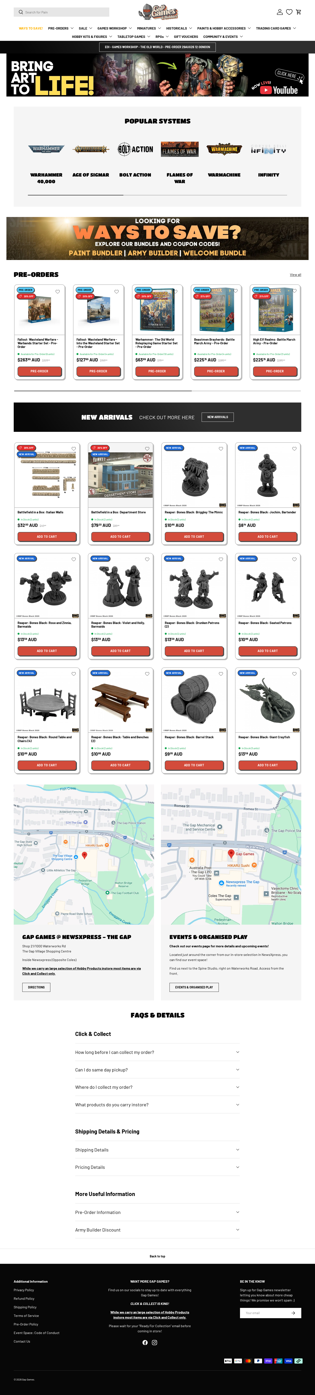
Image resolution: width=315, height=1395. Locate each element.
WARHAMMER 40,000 (46, 178)
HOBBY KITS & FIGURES (89, 36)
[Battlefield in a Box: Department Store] (120, 475)
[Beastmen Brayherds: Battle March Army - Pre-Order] (216, 310)
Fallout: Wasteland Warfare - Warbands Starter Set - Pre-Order (38, 343)
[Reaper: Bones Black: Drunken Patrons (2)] (194, 585)
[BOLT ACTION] (135, 149)
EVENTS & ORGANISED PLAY (194, 987)
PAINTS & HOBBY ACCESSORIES (221, 28)
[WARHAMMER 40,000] (46, 149)
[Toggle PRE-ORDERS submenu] (72, 28)
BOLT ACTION (135, 174)
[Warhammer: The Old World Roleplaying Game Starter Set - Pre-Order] (157, 310)
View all (295, 274)
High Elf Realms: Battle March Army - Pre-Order (274, 341)
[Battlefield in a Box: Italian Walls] (47, 475)
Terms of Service (26, 1315)
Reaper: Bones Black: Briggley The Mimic (194, 512)
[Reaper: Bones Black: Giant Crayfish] (268, 700)
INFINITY (268, 174)
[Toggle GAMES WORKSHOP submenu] (130, 28)
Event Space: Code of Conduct (37, 1333)
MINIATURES (146, 28)
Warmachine (224, 174)
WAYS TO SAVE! (31, 28)
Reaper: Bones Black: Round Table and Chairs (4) (45, 739)
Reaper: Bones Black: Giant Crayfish (264, 737)
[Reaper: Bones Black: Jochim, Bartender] (268, 475)
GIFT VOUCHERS (186, 36)
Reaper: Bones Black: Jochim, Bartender (267, 512)
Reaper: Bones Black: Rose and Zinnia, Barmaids (45, 624)
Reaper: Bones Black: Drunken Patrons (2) (192, 624)
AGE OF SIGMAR (90, 174)
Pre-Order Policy (26, 1324)
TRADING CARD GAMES (273, 28)
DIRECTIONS (36, 987)
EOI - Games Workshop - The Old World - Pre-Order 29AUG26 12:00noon (157, 47)
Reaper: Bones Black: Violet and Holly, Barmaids (118, 624)
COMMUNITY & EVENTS (220, 36)
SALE (83, 28)
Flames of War (180, 178)
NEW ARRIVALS (217, 417)
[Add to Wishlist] (57, 292)
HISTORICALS (176, 28)
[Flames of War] (180, 149)
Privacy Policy (24, 1290)
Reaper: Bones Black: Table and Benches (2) (120, 739)
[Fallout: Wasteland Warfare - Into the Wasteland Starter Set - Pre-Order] (98, 310)
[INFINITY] (269, 149)
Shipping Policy (25, 1307)
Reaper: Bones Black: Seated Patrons (265, 623)
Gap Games (28, 1379)
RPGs (160, 36)
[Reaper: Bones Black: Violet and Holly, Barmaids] (120, 585)
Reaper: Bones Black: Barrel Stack (189, 737)
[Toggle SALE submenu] (90, 28)
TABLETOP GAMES (131, 36)
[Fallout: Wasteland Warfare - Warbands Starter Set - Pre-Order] (39, 310)
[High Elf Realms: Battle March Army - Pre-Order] (275, 310)
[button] (298, 12)
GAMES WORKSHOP (112, 28)
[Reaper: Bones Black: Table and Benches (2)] (120, 700)
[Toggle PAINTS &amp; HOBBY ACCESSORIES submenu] (249, 28)
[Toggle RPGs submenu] (167, 36)
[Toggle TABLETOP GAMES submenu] (148, 36)
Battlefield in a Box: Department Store (118, 512)
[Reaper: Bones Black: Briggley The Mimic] (194, 475)
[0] (289, 12)
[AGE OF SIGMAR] (91, 149)
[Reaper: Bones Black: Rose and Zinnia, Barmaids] (47, 585)
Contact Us (22, 1341)
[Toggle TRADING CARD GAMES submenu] (294, 28)
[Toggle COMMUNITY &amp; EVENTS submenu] (241, 36)
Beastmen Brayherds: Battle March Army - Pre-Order (214, 341)
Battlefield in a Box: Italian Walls (40, 512)
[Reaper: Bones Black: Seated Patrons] (268, 585)
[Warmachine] (224, 149)
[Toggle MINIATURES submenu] (159, 28)
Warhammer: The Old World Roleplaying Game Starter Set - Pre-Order (156, 343)
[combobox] (61, 12)
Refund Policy (24, 1298)
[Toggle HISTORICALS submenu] (190, 28)
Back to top (157, 1256)
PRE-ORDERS (58, 28)
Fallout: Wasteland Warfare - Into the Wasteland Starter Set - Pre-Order (98, 343)
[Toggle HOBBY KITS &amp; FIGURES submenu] (110, 36)
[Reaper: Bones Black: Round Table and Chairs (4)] (47, 700)
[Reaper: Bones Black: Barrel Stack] (194, 700)
